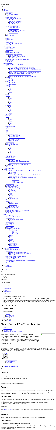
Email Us (7, 290)
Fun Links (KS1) (13, 243)
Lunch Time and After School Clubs (17, 176)
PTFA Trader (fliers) (14, 206)
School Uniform (10, 184)
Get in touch (3, 279)
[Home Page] (1, 272)
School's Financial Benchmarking (14, 43)
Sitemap (5, 353)
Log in (5, 269)
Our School (6, 10)
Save (13, 428)
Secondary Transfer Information (13, 211)
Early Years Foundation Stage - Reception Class (20, 253)
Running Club (12, 173)
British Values (9, 48)
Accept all (9, 383)
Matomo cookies (8, 409)
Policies (8, 38)
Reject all (3, 383)
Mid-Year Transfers (13, 254)
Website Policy (9, 362)
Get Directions (7, 291)
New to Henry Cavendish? (15, 21)
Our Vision (9, 13)
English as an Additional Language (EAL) (19, 56)
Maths (7, 94)
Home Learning (10, 143)
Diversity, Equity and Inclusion (13, 18)
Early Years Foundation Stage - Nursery (18, 252)
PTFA (7, 201)
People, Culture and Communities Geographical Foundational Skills (25, 71)
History (8, 85)
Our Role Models (13, 220)
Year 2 (10, 88)
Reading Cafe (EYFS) (14, 160)
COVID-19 (9, 61)
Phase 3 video (12, 84)
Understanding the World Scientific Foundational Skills (22, 68)
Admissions (9, 251)
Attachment (12, 190)
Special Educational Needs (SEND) (17, 55)
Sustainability (9, 60)
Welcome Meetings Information (13, 264)
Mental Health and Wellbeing (13, 188)
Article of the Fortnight (14, 27)
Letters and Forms (10, 167)
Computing (9, 114)
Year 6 (10, 93)
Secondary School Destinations (13, 262)
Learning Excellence (8, 63)
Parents (5, 169)
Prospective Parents (8, 248)
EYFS (7, 65)
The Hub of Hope (13, 198)
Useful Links (9, 212)
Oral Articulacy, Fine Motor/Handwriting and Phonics (21, 67)
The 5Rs (8, 34)
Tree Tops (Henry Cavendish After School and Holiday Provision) (24, 174)
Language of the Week (14, 25)
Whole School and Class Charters (17, 30)
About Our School (10, 15)
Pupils (5, 214)
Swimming (8, 199)
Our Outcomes (7, 46)
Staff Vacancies (9, 42)
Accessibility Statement (11, 360)
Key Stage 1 (15, 232)
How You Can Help (14, 203)
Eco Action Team (10, 223)
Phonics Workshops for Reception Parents (19, 161)
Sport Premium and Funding (12, 52)
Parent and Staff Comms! (15, 22)
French (8, 115)
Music (7, 128)
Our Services (9, 40)
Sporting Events (10, 157)
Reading (11, 80)
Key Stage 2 (15, 233)
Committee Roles (13, 205)
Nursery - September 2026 (12, 257)
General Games (12, 241)
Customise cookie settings (17, 383)
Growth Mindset (10, 142)
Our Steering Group (14, 29)
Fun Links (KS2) (13, 244)
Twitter (8, 314)
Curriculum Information (11, 186)
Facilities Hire (9, 39)
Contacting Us (12, 202)
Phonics (8, 81)
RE (7, 131)
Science (8, 96)
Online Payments (10, 316)
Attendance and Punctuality (12, 185)
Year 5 (10, 92)
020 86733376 (7, 288)
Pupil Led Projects (13, 33)
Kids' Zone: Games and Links (13, 228)
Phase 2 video (12, 82)
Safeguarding (9, 12)
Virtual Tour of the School (12, 14)
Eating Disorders (13, 191)
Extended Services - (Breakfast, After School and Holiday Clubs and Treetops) (24, 170)
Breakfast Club (12, 172)
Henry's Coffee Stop (11, 17)
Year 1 (10, 86)
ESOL (7, 209)
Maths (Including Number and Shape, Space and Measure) (22, 76)
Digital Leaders (9, 222)
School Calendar (10, 168)
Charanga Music (10, 226)
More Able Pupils (13, 58)
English (8, 77)
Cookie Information (10, 361)
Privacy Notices (10, 44)
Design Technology (10, 126)
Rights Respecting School (12, 26)
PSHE (7, 117)
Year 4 (10, 90)
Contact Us (6, 265)
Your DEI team (12, 19)
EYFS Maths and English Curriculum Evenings (20, 163)
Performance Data (10, 47)
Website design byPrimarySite (11, 366)
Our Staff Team (10, 35)
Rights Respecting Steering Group (14, 216)
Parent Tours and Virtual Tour (13, 249)
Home (5, 9)
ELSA (10, 197)
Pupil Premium (9, 50)
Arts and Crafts (15, 180)
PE (7, 130)
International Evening (11, 156)
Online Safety (9, 227)
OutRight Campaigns (14, 31)
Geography (9, 105)
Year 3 (10, 89)
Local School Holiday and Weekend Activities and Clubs (22, 177)
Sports (13, 178)
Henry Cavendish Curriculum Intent (14, 64)
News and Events (8, 153)
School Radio (9, 215)
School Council (10, 218)
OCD (10, 193)
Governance (9, 36)
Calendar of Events (13, 23)
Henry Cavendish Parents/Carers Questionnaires (17, 210)
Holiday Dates (9, 165)
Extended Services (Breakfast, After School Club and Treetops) (21, 260)
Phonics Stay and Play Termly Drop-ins (18, 164)
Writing (11, 79)
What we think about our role (16, 219)
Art (7, 127)
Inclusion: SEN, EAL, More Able (14, 54)
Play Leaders (9, 224)
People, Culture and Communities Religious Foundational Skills (24, 72)
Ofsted (7, 51)
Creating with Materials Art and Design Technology (21, 73)
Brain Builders (12, 245)
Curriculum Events (10, 159)
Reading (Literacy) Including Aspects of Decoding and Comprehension (25, 69)
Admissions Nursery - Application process (16, 256)
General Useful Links (14, 247)
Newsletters (9, 155)
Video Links (12, 195)
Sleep (10, 194)
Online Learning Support (12, 144)
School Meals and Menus (12, 207)
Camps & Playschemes (17, 182)
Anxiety (11, 189)
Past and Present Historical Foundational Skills (20, 75)
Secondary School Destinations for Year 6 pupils (17, 59)
